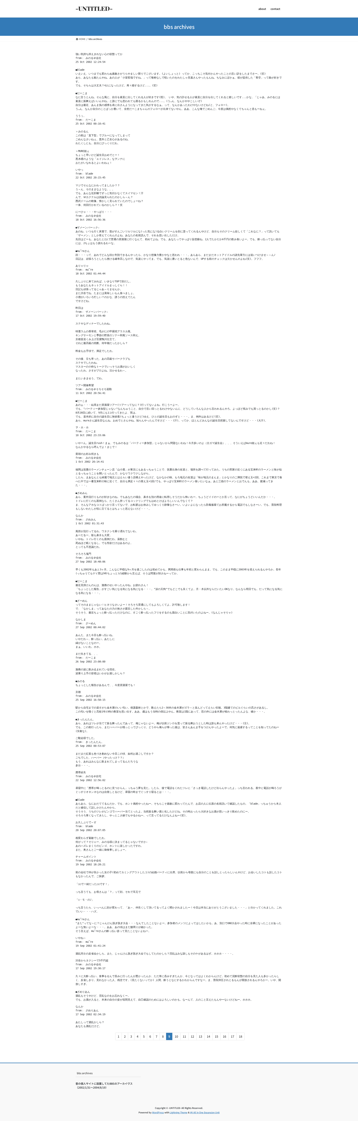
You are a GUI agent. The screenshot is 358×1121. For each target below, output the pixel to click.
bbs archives (85, 1073)
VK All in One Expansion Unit (205, 1112)
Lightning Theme (178, 1112)
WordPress (158, 1112)
